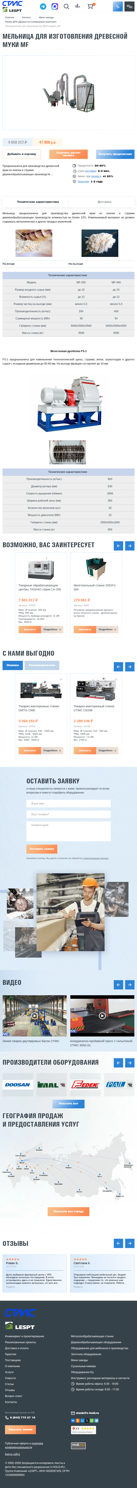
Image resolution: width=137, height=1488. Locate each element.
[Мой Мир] (82, 1421)
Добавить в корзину (21, 154)
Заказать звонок (20, 1430)
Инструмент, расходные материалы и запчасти (100, 1378)
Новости (10, 1378)
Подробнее (50, 630)
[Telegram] (96, 1421)
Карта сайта (12, 1454)
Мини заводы (46, 18)
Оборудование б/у (82, 1372)
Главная (9, 18)
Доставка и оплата (17, 1348)
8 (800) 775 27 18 (22, 1418)
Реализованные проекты (20, 1342)
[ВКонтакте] (73, 1421)
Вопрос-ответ (13, 1396)
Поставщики (13, 1360)
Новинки (13, 665)
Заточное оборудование (86, 1354)
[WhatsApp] (92, 1421)
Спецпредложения (42, 665)
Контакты (11, 1402)
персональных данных (96, 858)
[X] (87, 1421)
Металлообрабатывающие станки (92, 1336)
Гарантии (10, 1354)
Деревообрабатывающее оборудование (96, 1342)
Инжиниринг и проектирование (24, 1336)
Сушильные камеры (83, 1366)
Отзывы (15, 1243)
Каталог (26, 18)
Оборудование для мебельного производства (99, 1348)
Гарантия (83, 182)
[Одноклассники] (78, 1421)
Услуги (9, 1372)
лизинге (96, 176)
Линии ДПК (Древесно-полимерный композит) (30, 22)
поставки (90, 171)
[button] (118, 6)
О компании (12, 1366)
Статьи (9, 1384)
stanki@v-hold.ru (87, 1413)
